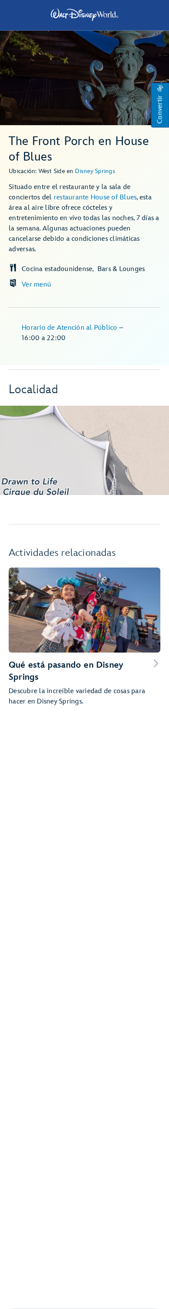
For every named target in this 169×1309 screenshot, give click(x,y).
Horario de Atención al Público (70, 328)
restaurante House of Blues (95, 197)
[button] (160, 105)
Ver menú (36, 285)
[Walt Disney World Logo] (84, 15)
